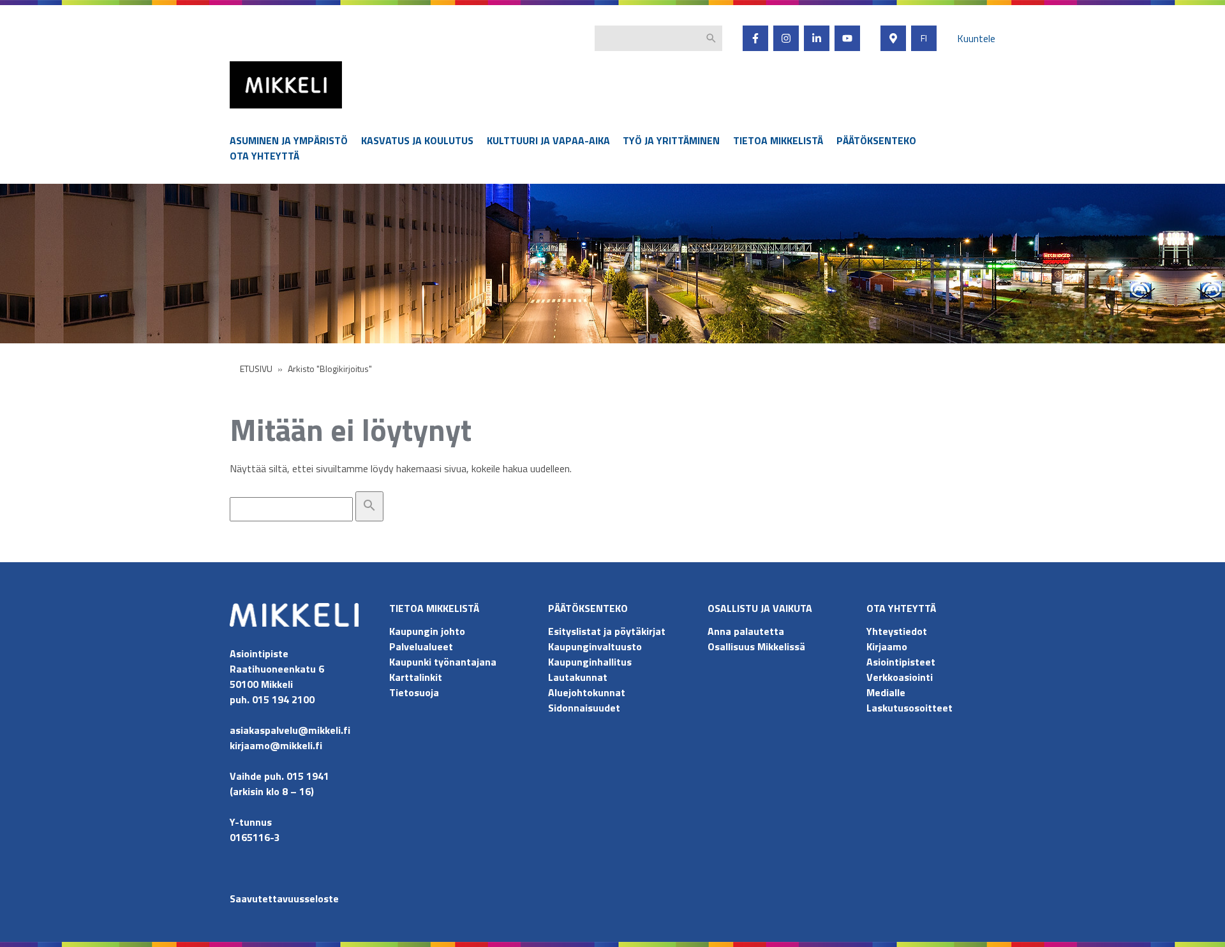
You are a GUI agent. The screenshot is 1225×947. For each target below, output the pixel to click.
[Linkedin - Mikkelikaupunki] (816, 38)
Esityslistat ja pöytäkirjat (606, 631)
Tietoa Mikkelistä (778, 140)
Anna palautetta (746, 631)
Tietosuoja (414, 692)
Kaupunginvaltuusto (596, 646)
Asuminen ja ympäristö (289, 140)
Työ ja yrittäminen (671, 140)
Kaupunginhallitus (590, 661)
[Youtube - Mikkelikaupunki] (847, 38)
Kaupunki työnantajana (442, 661)
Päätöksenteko (876, 140)
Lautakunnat (577, 677)
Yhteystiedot (896, 631)
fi (924, 38)
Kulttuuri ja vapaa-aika (548, 140)
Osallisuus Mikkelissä (756, 646)
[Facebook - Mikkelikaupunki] (755, 38)
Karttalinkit (415, 677)
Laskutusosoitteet (909, 707)
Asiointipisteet (900, 661)
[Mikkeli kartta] (893, 38)
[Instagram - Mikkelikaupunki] (786, 38)
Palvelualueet (421, 646)
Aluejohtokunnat (586, 692)
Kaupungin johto (427, 631)
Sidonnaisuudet (584, 707)
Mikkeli (244, 111)
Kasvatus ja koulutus (417, 140)
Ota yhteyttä (264, 155)
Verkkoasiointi (899, 677)
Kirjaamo (886, 646)
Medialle (885, 692)
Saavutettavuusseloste (284, 898)
